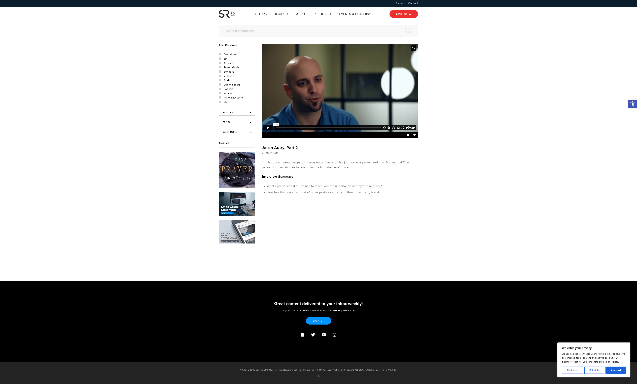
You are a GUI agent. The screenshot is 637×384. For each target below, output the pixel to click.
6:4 (226, 58)
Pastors (260, 14)
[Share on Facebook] (408, 135)
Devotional (230, 54)
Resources (323, 14)
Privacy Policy (310, 370)
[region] (593, 359)
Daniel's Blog (232, 84)
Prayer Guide (232, 67)
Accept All (615, 370)
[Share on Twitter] (414, 135)
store (399, 3)
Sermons (229, 71)
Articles (228, 63)
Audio (227, 80)
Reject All (594, 370)
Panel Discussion (234, 97)
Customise (572, 370)
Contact (413, 3)
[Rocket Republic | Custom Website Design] (318, 376)
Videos (228, 76)
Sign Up (319, 320)
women (228, 93)
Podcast (228, 89)
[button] (632, 104)
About (301, 14)
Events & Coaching (355, 14)
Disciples (281, 14)
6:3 (226, 102)
